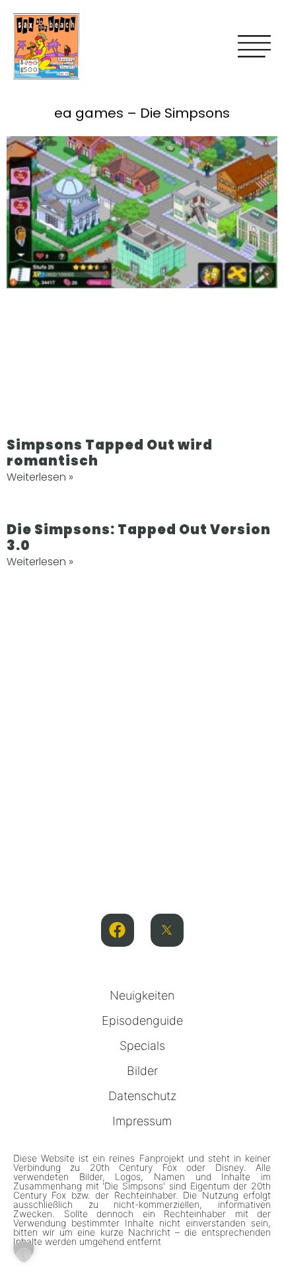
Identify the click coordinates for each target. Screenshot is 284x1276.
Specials (142, 1046)
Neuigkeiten (142, 995)
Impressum (142, 1121)
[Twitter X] (167, 930)
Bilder (142, 1071)
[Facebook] (117, 930)
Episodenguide (142, 1020)
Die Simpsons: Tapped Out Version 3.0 (139, 537)
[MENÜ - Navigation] (254, 46)
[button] (24, 1252)
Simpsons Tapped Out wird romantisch (110, 453)
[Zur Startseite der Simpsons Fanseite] (46, 75)
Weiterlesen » (40, 477)
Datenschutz (142, 1096)
